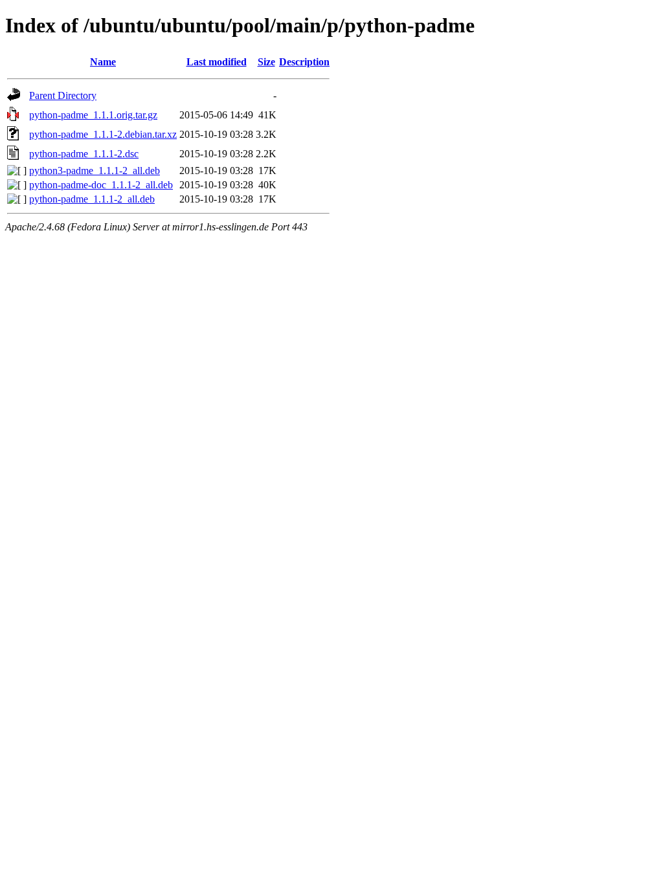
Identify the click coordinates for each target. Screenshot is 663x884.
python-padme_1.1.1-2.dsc (84, 153)
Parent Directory (62, 95)
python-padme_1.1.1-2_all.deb (92, 198)
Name (103, 61)
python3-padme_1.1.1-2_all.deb (94, 170)
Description (304, 61)
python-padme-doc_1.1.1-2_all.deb (101, 184)
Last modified (216, 61)
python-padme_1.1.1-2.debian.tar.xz (103, 134)
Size (266, 61)
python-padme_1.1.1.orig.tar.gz (93, 114)
